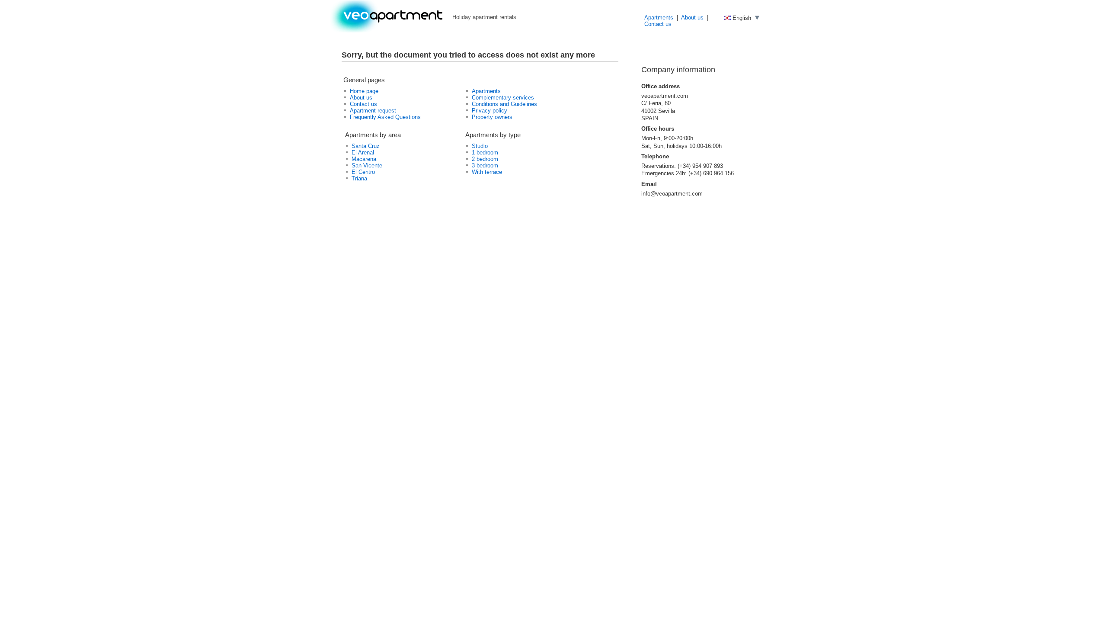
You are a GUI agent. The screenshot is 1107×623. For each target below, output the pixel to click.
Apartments (658, 17)
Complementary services (503, 97)
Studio (480, 146)
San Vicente (367, 165)
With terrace (487, 172)
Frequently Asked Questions (385, 117)
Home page (364, 91)
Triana (359, 178)
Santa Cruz (366, 146)
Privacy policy (489, 110)
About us (692, 17)
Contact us (658, 24)
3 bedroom (485, 165)
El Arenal (363, 152)
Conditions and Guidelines (504, 104)
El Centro (363, 172)
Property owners (492, 117)
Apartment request (373, 110)
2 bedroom (485, 159)
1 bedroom (485, 152)
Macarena (364, 159)
